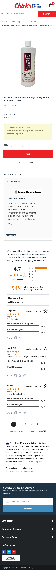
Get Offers (28, 508)
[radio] (39, 268)
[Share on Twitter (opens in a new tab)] (20, 338)
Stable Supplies (16, 21)
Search (49, 13)
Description (13, 181)
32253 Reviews (19, 279)
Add (28, 153)
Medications (32, 21)
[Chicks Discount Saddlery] (28, 5)
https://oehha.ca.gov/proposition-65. (20, 471)
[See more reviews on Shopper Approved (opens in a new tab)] (24, 338)
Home (4, 21)
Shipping (11, 235)
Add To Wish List (29, 162)
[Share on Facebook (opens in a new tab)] (15, 338)
